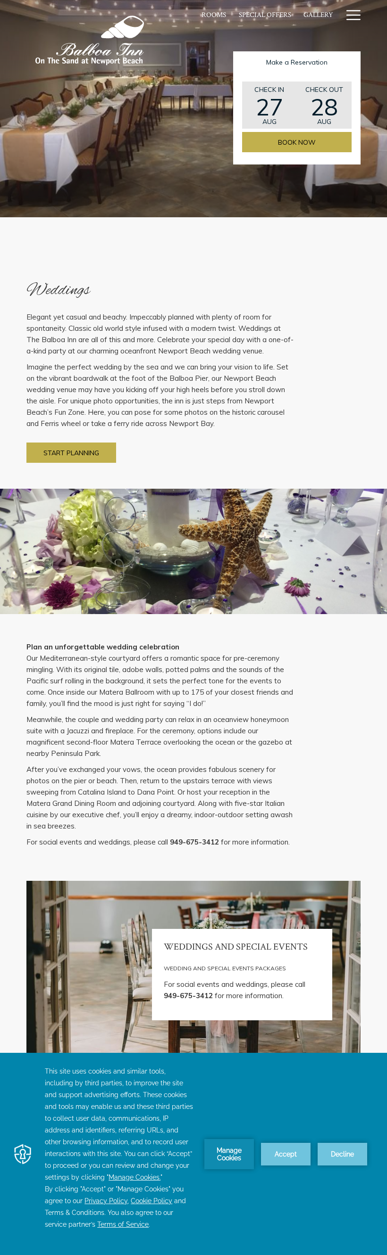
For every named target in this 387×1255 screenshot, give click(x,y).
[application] (193, 1154)
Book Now (297, 142)
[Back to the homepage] (90, 40)
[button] (269, 105)
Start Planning (71, 453)
